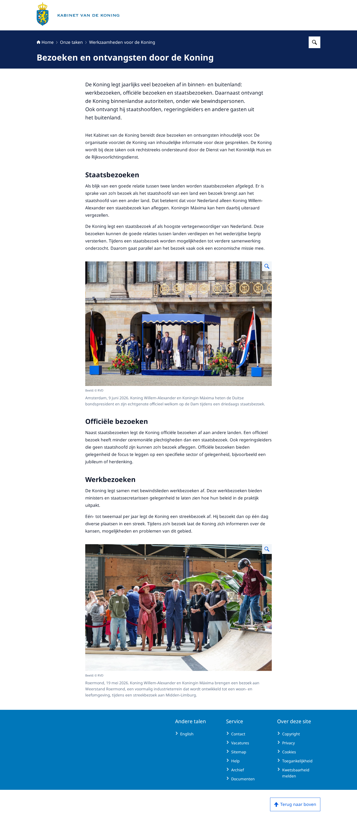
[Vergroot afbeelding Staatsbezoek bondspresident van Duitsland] (267, 266)
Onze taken (71, 42)
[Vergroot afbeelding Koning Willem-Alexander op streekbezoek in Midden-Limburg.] (267, 549)
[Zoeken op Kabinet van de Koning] (314, 42)
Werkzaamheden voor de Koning (122, 42)
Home (48, 42)
